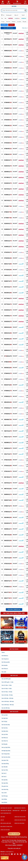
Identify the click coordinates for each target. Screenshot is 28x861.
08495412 (8, 494)
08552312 (8, 333)
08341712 (8, 264)
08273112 (8, 431)
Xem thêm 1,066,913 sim (14, 609)
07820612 (8, 569)
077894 (8, 217)
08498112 (8, 529)
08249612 (8, 517)
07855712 (8, 506)
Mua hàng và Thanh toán (6, 826)
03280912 (8, 229)
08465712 (8, 281)
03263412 (8, 166)
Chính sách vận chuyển (19, 816)
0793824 (8, 586)
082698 (8, 604)
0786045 (8, 148)
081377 (8, 592)
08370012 (8, 425)
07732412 (8, 269)
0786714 (8, 73)
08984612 (8, 350)
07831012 (8, 563)
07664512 (8, 373)
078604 (8, 212)
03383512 (8, 33)
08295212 (8, 448)
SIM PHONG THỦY (16, 810)
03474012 (8, 189)
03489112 (8, 246)
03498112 (8, 194)
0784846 (8, 96)
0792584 (8, 56)
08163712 (8, 385)
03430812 (8, 315)
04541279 (8, 356)
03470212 (8, 546)
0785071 (8, 91)
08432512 (8, 540)
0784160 (8, 125)
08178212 (8, 477)
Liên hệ (2, 820)
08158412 (8, 292)
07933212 (8, 465)
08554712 (8, 581)
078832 (8, 362)
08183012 (8, 344)
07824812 (8, 258)
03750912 (8, 235)
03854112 (8, 241)
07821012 (8, 460)
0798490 (8, 102)
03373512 (8, 39)
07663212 (8, 575)
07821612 (8, 471)
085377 (8, 598)
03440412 (8, 310)
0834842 (8, 419)
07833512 (8, 408)
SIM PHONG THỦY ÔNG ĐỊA (6, 810)
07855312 (8, 511)
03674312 (8, 200)
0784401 (8, 114)
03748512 (8, 177)
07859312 (8, 396)
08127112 (8, 454)
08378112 (8, 552)
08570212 (8, 488)
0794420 (8, 143)
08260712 (8, 500)
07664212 (8, 379)
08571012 (8, 534)
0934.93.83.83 (14, 834)
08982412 (8, 50)
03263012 (8, 223)
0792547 (8, 62)
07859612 (8, 390)
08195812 (8, 339)
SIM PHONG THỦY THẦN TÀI (19, 808)
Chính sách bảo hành (19, 823)
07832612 (8, 413)
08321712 (8, 436)
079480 (8, 206)
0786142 (8, 79)
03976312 (8, 483)
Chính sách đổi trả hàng (20, 820)
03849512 (8, 171)
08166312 (8, 523)
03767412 (8, 45)
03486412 (8, 160)
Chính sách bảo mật (5, 829)
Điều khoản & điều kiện (6, 823)
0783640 (8, 131)
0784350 (8, 119)
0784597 (8, 108)
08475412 (8, 287)
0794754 (8, 137)
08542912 (8, 402)
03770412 (8, 304)
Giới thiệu (3, 816)
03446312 (8, 183)
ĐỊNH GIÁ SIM (23, 810)
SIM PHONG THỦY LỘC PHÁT (6, 808)
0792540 (8, 68)
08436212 (8, 367)
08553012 (8, 327)
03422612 (8, 321)
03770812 (8, 298)
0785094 (8, 85)
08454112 (8, 275)
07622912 (8, 252)
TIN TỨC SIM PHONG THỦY (6, 813)
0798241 (8, 154)
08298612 (8, 442)
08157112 (8, 558)
